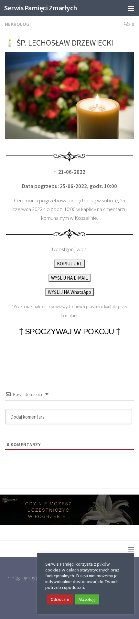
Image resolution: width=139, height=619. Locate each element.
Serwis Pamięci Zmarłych (40, 8)
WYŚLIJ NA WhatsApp (69, 292)
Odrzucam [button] (60, 599)
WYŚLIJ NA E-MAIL (69, 278)
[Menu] (131, 8)
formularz (69, 315)
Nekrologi (18, 24)
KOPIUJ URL (69, 264)
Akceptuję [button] (87, 599)
